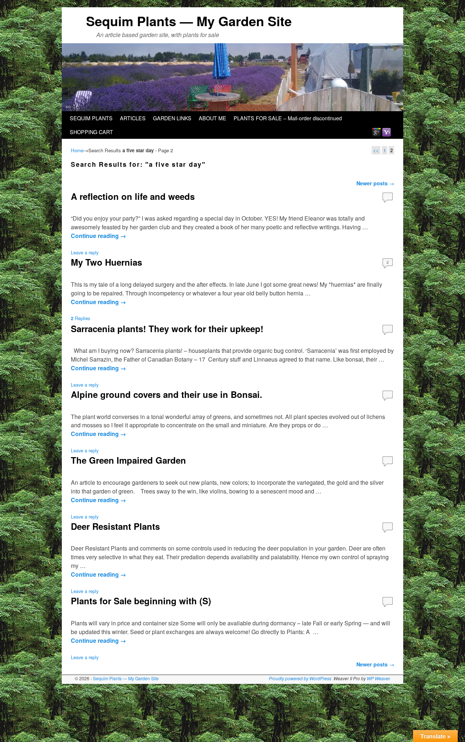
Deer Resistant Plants (115, 526)
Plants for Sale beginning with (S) (141, 600)
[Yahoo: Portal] (386, 132)
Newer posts (375, 183)
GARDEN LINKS (172, 118)
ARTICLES (133, 118)
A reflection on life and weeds (133, 196)
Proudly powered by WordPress (300, 678)
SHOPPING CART (91, 132)
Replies (80, 318)
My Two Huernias (106, 262)
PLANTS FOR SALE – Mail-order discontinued (288, 118)
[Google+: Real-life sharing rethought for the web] (376, 132)
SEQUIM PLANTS (91, 118)
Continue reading (98, 235)
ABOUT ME (212, 118)
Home (77, 150)
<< (376, 150)
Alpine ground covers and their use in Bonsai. (166, 394)
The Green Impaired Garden (128, 460)
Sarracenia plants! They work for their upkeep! (167, 328)
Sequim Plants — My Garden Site (189, 20)
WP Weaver (378, 678)
